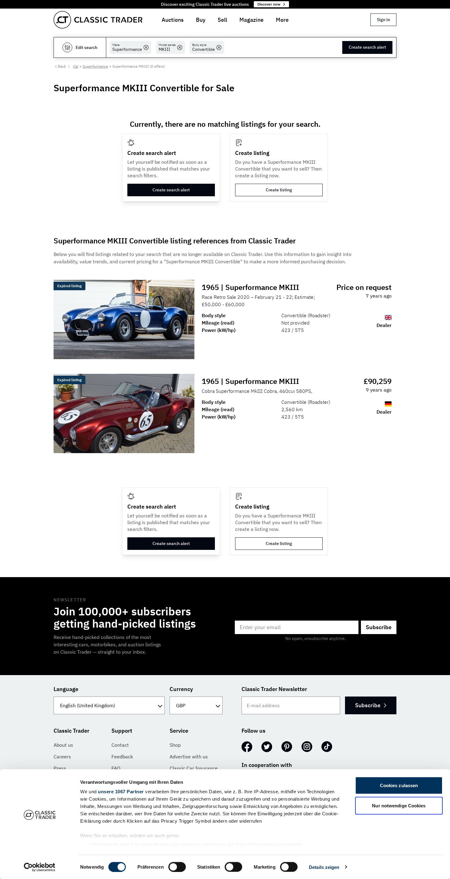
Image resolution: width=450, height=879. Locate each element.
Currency (181, 689)
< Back (60, 66)
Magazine (251, 19)
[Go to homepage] (98, 19)
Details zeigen (324, 867)
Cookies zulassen (399, 785)
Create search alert (367, 47)
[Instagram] (307, 746)
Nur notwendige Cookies (399, 805)
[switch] (177, 867)
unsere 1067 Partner (121, 791)
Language (66, 689)
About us (63, 745)
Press (60, 768)
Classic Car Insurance (194, 768)
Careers (62, 756)
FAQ (115, 768)
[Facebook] (247, 746)
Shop (175, 745)
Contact (120, 745)
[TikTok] (326, 746)
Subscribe (379, 627)
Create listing (279, 190)
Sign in (383, 19)
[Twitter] (266, 746)
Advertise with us (189, 756)
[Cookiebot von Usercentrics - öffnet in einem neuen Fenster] (39, 867)
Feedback (122, 756)
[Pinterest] (286, 746)
